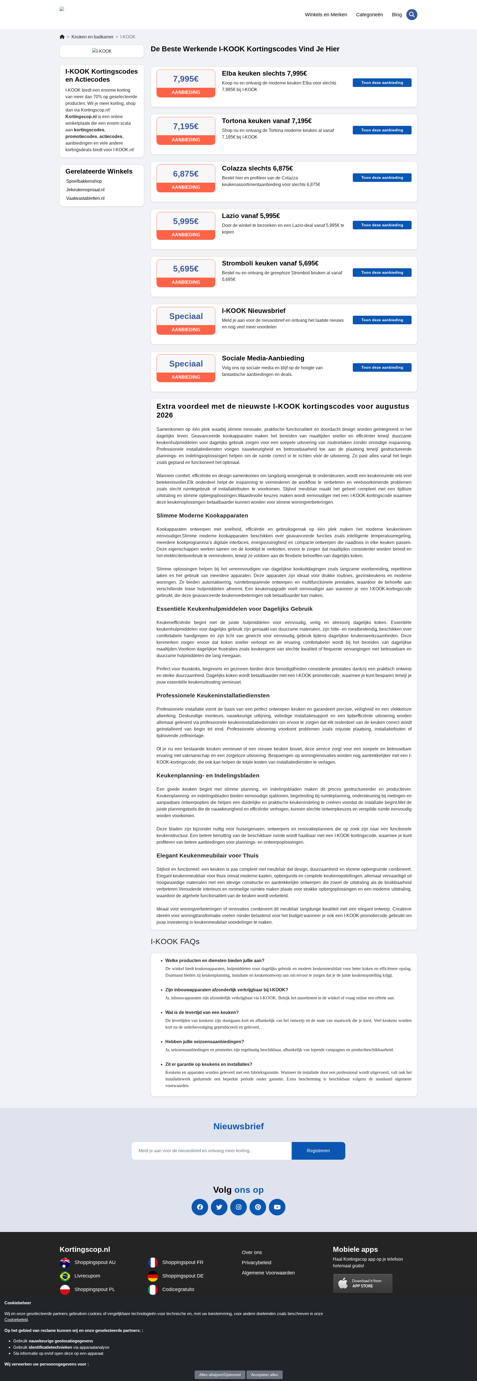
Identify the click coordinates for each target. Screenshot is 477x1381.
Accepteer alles (264, 1374)
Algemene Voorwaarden (268, 1273)
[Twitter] (219, 1207)
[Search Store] (411, 14)
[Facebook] (200, 1207)
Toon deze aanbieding (382, 82)
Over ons (252, 1252)
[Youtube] (277, 1207)
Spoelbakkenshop (84, 181)
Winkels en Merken (326, 14)
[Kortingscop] (86, 15)
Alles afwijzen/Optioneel (220, 1374)
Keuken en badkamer (92, 36)
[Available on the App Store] (363, 1283)
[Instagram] (238, 1207)
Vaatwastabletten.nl (85, 198)
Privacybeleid (256, 1262)
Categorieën (369, 14)
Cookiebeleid (16, 1319)
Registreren (318, 1150)
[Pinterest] (258, 1207)
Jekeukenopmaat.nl (85, 189)
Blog (397, 14)
